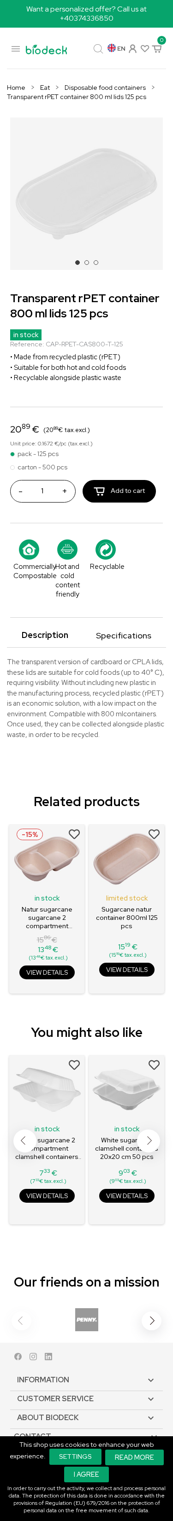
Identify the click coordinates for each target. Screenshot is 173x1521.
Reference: (27, 344)
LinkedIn (48, 1358)
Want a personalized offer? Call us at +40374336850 (86, 13)
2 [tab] (89, 265)
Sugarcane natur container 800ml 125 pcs (127, 917)
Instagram (33, 1358)
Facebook (18, 1358)
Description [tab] (45, 635)
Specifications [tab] (123, 635)
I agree (86, 1474)
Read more (134, 1457)
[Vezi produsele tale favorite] (144, 48)
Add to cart (127, 490)
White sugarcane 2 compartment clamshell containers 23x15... (46, 1148)
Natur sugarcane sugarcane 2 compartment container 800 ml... (46, 917)
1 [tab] (80, 265)
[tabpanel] (86, 193)
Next (148, 1140)
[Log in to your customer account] (132, 48)
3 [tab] (98, 265)
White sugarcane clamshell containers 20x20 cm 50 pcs (126, 1148)
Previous (24, 1140)
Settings (75, 1456)
